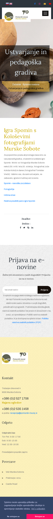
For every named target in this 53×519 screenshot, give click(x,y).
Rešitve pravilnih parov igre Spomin (19, 201)
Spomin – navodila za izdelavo (17, 183)
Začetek (16, 84)
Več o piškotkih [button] (38, 509)
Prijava (44, 290)
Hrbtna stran (9, 195)
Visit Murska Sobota (15, 472)
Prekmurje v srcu (13, 478)
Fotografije (9, 189)
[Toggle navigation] (45, 13)
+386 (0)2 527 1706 (15, 398)
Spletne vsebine (31, 84)
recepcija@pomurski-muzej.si (23, 413)
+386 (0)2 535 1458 (15, 409)
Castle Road (11, 484)
